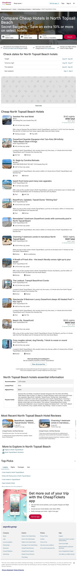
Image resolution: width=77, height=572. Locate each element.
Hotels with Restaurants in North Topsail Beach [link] (16, 476)
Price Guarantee (49, 48)
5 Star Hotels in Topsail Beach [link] (11, 479)
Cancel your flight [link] (63, 543)
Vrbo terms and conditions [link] (47, 545)
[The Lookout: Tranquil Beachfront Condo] (38, 287)
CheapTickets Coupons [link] (28, 551)
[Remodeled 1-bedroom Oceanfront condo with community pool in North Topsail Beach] (38, 224)
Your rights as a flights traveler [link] (67, 554)
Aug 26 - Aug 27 (67, 63)
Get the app (35, 517)
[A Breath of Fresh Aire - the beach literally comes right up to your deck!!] (38, 267)
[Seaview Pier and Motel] (38, 125)
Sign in (69, 3)
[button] (38, 461)
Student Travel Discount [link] (28, 554)
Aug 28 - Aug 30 (67, 67)
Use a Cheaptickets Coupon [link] (66, 551)
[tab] (5, 467)
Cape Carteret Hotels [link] (8, 483)
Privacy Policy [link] (44, 536)
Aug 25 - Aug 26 (67, 59)
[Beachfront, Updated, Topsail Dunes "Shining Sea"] (38, 206)
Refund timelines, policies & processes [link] (66, 547)
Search (69, 37)
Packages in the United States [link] (29, 545)
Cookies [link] (42, 539)
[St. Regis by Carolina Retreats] (38, 168)
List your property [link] (7, 542)
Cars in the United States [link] (28, 539)
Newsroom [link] (6, 548)
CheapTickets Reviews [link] (28, 548)
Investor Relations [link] (7, 551)
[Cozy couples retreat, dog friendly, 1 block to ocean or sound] (38, 347)
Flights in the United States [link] (29, 542)
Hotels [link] (14, 9)
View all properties (38, 364)
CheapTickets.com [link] (6, 9)
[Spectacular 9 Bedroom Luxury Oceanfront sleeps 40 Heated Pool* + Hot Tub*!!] (38, 307)
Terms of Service (19, 570)
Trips (62, 3)
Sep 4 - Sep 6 (68, 71)
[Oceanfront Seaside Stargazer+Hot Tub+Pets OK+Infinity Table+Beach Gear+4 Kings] (38, 147)
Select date (9, 38)
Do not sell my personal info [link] (47, 548)
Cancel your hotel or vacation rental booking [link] (66, 539)
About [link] (4, 536)
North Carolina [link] (36, 9)
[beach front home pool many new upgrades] (38, 187)
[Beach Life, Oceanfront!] (38, 327)
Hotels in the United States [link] (29, 536)
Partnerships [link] (6, 545)
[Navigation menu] (74, 3)
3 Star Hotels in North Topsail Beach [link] (13, 472)
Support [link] (61, 536)
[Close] (74, 563)
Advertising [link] (6, 554)
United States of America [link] (24, 9)
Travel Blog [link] (25, 557)
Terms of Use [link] (43, 542)
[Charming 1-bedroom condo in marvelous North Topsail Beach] (38, 245)
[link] (38, 450)
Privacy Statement (7, 570)
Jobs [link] (4, 539)
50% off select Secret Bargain (14, 48)
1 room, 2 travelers (49, 38)
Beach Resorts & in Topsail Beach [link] (12, 486)
